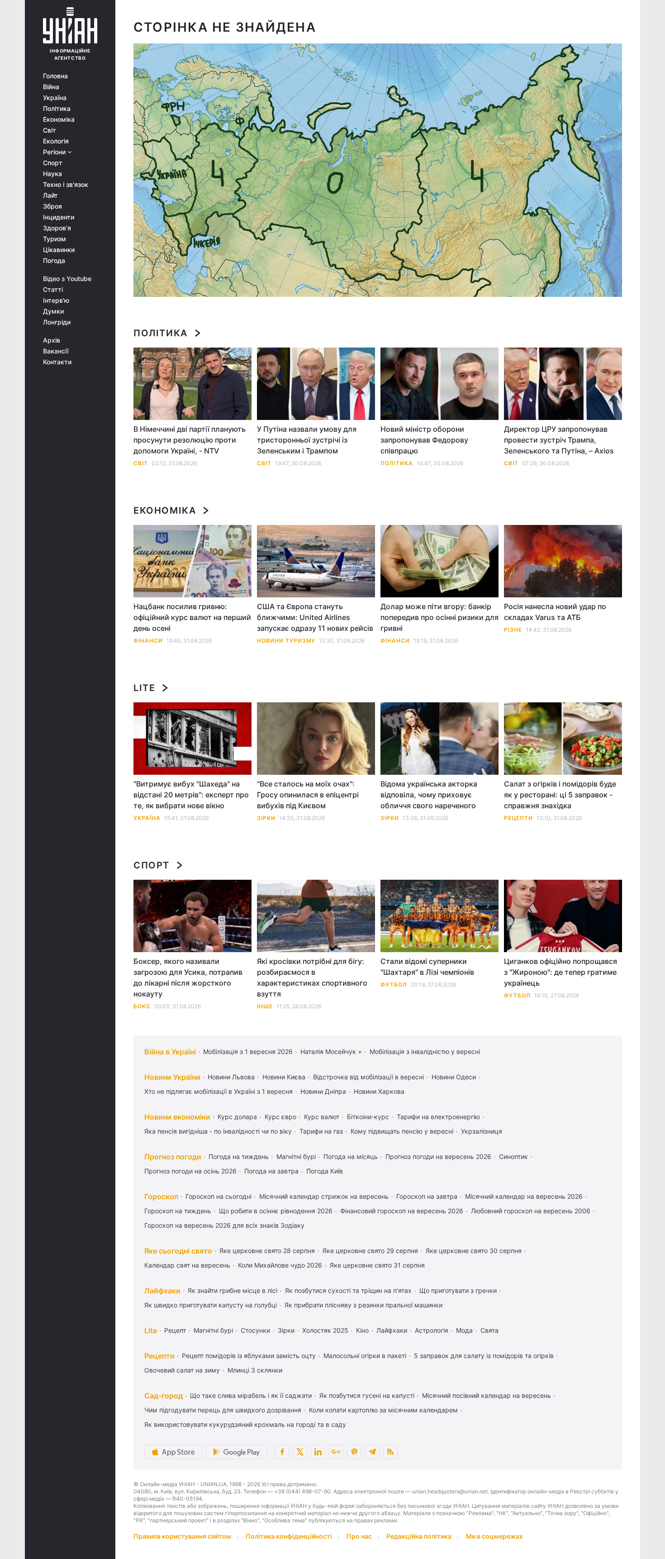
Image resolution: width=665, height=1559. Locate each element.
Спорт (52, 163)
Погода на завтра (271, 1171)
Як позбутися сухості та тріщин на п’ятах (348, 1290)
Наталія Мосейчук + (331, 1051)
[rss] (390, 1452)
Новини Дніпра (323, 1091)
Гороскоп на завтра (426, 1196)
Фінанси (148, 640)
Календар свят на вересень (187, 1265)
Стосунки (255, 1330)
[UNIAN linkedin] (318, 1452)
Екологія (56, 141)
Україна (54, 97)
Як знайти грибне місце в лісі (232, 1290)
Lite (144, 687)
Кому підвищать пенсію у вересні (402, 1131)
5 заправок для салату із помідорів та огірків (484, 1355)
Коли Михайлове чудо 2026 (280, 1265)
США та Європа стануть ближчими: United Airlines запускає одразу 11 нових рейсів (315, 617)
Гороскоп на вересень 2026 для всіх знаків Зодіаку (224, 1225)
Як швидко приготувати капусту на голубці (210, 1305)
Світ (49, 130)
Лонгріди (57, 322)
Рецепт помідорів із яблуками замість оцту (249, 1355)
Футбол (393, 984)
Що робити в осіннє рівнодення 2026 (275, 1211)
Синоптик (513, 1156)
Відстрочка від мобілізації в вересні (368, 1077)
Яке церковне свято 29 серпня (370, 1250)
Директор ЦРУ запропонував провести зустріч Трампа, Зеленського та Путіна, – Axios (559, 439)
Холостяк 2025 (325, 1330)
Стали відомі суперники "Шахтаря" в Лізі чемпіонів (427, 967)
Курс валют (321, 1116)
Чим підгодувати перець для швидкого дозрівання (222, 1410)
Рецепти (518, 818)
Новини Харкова (379, 1091)
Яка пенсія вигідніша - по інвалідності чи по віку (218, 1131)
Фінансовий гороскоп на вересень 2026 (401, 1211)
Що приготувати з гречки (458, 1290)
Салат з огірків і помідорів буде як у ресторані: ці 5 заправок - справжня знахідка (560, 794)
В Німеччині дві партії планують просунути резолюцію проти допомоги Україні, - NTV (189, 439)
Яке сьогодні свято (178, 1250)
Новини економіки (177, 1116)
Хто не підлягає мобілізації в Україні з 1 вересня (218, 1091)
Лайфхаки (162, 1290)
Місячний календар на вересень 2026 (524, 1196)
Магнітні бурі (296, 1156)
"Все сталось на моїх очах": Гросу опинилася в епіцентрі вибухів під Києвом (308, 794)
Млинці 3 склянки (255, 1370)
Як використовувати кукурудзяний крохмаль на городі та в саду (245, 1424)
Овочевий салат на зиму (182, 1370)
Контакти (57, 362)
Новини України (172, 1077)
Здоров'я (57, 228)
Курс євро (280, 1116)
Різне (513, 629)
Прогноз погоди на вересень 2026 (438, 1156)
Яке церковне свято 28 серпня (267, 1250)
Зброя (52, 206)
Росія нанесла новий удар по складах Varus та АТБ (555, 612)
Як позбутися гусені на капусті (366, 1395)
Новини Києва (283, 1077)
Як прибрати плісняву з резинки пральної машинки (363, 1305)
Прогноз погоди (172, 1156)
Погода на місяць (350, 1156)
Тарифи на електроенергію (438, 1116)
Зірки (266, 818)
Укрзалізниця (481, 1131)
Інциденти (58, 217)
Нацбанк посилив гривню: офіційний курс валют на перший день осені (192, 617)
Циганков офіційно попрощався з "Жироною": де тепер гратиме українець (560, 972)
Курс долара (237, 1116)
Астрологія (431, 1330)
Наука (52, 173)
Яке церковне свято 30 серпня (474, 1250)
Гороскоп (161, 1196)
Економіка (59, 119)
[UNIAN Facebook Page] (282, 1452)
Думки (53, 311)
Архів (51, 340)
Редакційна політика (418, 1536)
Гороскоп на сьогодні (218, 1196)
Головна (55, 76)
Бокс (142, 1006)
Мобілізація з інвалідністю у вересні (425, 1051)
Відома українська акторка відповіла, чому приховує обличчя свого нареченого (428, 794)
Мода (464, 1330)
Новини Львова (231, 1077)
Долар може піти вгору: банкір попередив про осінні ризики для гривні (439, 617)
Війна (51, 87)
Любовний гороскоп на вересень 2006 (530, 1211)
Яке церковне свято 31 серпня (377, 1265)
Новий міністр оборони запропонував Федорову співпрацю (424, 439)
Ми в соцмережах (494, 1536)
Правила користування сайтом (182, 1536)
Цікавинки (59, 249)
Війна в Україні (170, 1051)
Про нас (359, 1536)
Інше (265, 1006)
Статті (53, 289)
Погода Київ (324, 1171)
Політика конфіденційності (289, 1536)
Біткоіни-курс (368, 1116)
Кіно (362, 1330)
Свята (489, 1330)
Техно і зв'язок (65, 184)
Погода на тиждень (239, 1156)
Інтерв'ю (56, 300)
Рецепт (175, 1330)
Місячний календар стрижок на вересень (324, 1196)
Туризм (54, 239)
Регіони (55, 152)
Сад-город (163, 1395)
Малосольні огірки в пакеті (364, 1355)
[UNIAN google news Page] (336, 1452)
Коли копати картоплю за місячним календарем (383, 1410)
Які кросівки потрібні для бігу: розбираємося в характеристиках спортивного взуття (312, 977)
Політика (57, 108)
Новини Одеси (454, 1077)
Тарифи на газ (321, 1131)
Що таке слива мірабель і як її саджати (251, 1395)
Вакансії (55, 351)
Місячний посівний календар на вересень (486, 1395)
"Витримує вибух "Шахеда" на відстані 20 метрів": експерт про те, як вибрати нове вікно (191, 794)
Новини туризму (286, 640)
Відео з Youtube (67, 278)
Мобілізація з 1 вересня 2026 (248, 1051)
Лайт (50, 195)
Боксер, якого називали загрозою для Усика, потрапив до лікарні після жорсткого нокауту (187, 977)
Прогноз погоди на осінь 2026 (190, 1171)
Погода (54, 260)
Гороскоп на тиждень (177, 1211)
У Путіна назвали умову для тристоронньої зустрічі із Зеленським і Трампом (306, 439)
